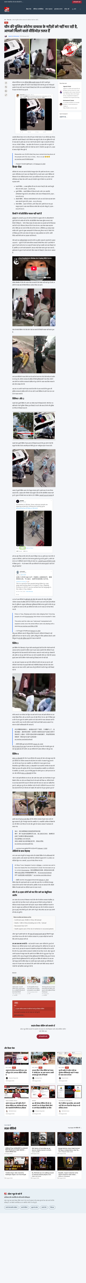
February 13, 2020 (40, 164)
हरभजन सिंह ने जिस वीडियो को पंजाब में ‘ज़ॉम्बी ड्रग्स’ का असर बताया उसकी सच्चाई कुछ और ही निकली (43, 1072)
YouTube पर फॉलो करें (75, 1128)
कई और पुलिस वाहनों (24, 638)
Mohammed (16, 36)
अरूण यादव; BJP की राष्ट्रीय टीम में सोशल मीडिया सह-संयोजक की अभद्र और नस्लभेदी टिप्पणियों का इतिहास (16, 1105)
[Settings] (80, 9)
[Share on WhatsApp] (6, 91)
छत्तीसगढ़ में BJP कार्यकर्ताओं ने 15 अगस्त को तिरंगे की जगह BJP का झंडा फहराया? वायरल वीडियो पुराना (16, 1149)
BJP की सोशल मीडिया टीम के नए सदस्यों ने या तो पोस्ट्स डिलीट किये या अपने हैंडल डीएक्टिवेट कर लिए (42, 1105)
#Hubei (39, 865)
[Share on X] (6, 87)
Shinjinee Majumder (13, 1078)
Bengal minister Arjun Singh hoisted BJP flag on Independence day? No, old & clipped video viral (69, 1149)
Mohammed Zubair (68, 101)
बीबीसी (14, 218)
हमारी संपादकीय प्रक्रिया (11, 1207)
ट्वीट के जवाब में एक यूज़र (19, 747)
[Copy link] (6, 95)
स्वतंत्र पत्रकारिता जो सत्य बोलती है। (13, 2)
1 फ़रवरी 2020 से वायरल (46, 495)
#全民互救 (28, 875)
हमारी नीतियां (24, 1207)
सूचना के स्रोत (34, 1207)
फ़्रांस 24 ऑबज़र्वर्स (17, 758)
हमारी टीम (44, 1207)
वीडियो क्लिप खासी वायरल (31, 82)
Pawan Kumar (65, 1078)
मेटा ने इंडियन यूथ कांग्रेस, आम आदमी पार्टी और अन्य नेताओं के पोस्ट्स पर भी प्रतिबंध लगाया (69, 1105)
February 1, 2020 (42, 848)
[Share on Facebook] (6, 83)
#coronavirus (29, 617)
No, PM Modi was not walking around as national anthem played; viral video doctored (43, 1174)
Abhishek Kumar (12, 1111)
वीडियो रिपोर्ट (23, 240)
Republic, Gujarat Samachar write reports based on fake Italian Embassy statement (68, 1174)
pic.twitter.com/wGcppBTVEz (24, 844)
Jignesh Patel (67, 87)
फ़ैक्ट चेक (28, 9)
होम (5, 20)
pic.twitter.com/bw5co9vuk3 (23, 739)
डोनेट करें (66, 9)
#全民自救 (21, 875)
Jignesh (10, 36)
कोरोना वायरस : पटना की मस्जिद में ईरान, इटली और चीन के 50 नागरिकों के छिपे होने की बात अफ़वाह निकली (18, 989)
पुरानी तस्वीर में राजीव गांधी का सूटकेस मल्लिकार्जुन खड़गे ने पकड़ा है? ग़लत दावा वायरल (69, 1072)
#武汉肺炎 (21, 873)
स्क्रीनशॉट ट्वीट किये (30, 599)
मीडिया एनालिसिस (38, 9)
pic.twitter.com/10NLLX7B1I (29, 626)
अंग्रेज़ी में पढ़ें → (63, 117)
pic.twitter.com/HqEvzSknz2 (42, 875)
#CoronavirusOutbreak (45, 873)
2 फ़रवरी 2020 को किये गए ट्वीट (46, 561)
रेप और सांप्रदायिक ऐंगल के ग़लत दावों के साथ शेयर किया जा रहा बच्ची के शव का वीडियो (33, 988)
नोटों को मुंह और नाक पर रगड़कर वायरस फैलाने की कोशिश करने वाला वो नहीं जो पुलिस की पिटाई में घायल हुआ (48, 989)
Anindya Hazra (38, 1078)
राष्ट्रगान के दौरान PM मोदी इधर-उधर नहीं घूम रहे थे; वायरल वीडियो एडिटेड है (16, 1072)
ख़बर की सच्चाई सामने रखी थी (38, 934)
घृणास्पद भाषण (58, 9)
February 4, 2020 (44, 880)
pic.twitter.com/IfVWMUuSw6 (24, 159)
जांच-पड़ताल (48, 9)
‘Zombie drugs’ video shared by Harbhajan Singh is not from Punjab (15, 1174)
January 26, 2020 (38, 744)
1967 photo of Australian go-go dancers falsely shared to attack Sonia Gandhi (41, 1149)
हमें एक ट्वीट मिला (24, 819)
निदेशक (52, 1207)
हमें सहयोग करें (76, 2)
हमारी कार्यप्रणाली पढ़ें (19, 1015)
